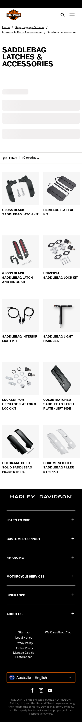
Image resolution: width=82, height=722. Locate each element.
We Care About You (58, 632)
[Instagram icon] (41, 690)
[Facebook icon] (32, 690)
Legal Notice (23, 637)
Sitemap (24, 632)
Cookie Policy (24, 648)
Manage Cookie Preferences (23, 655)
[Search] (62, 14)
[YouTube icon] (49, 690)
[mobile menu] (71, 15)
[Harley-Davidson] (41, 496)
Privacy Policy (23, 643)
